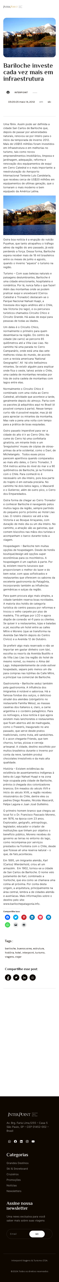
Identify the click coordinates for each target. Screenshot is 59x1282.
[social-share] (8, 977)
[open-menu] (54, 6)
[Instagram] (27, 1141)
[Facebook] (15, 1141)
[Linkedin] (21, 1141)
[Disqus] (29, 1039)
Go (37, 1234)
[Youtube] (33, 1141)
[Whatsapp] (9, 1141)
